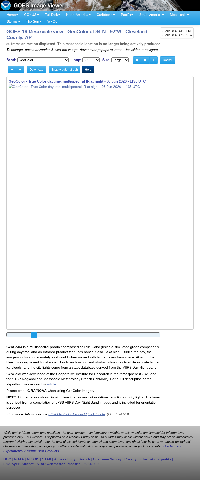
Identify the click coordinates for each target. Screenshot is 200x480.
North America (77, 15)
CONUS (30, 15)
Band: (11, 60)
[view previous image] (137, 60)
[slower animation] (12, 69)
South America (150, 15)
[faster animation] (20, 69)
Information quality (155, 459)
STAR (46, 459)
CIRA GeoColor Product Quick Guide (76, 414)
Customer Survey (107, 459)
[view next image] (153, 60)
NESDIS (33, 459)
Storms (12, 21)
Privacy (130, 459)
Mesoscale (178, 15)
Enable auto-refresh (64, 69)
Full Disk (51, 15)
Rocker (167, 60)
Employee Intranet (18, 464)
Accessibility (65, 459)
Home (11, 15)
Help (88, 69)
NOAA (19, 459)
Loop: (76, 60)
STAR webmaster (51, 464)
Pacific (126, 15)
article (51, 384)
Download (36, 69)
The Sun (32, 21)
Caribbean (105, 15)
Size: (106, 60)
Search (84, 459)
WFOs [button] (52, 21)
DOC (7, 459)
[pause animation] (145, 60)
